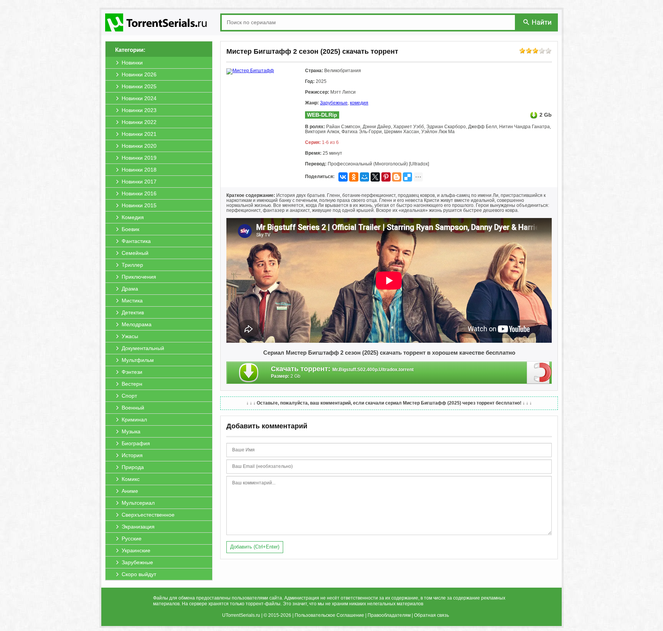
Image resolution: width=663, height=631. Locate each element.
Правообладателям (389, 615)
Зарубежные (334, 103)
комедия (359, 103)
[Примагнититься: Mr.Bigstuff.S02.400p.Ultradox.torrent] (539, 372)
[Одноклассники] (353, 177)
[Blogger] (396, 177)
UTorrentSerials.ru (241, 615)
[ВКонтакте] (343, 177)
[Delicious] (407, 177)
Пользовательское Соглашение (329, 615)
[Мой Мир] (364, 177)
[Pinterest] (386, 177)
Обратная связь (431, 615)
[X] (375, 177)
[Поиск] (538, 22)
